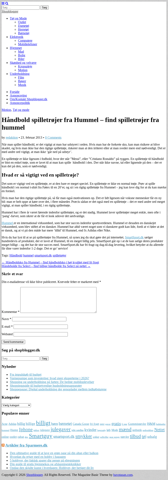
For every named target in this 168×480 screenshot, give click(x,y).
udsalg (152, 437)
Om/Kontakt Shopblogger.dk (28, 99)
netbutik (137, 430)
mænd (125, 429)
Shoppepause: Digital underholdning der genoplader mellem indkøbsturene (58, 389)
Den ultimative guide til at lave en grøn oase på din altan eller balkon (54, 453)
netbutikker (148, 430)
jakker (36, 430)
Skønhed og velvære (23, 62)
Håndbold (15, 255)
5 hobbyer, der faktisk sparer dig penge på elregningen (45, 460)
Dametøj (23, 25)
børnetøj (65, 423)
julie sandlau (78, 430)
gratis (116, 423)
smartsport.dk (43, 255)
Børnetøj (23, 33)
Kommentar (10, 312)
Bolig (21, 55)
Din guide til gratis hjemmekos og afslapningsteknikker (45, 464)
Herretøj (23, 29)
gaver (108, 424)
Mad (21, 51)
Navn (6, 319)
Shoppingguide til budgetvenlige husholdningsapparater (46, 385)
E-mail (7, 326)
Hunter (14, 430)
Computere (25, 40)
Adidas (12, 423)
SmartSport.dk (134, 237)
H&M (151, 424)
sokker (96, 437)
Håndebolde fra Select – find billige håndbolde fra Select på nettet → (46, 266)
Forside (14, 91)
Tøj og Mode (18, 18)
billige (30, 424)
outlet (13, 436)
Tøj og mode (21, 110)
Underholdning (20, 73)
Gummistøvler (137, 423)
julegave (45, 430)
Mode (114, 430)
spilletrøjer (59, 255)
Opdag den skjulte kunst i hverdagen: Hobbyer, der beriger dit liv (52, 468)
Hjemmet (16, 48)
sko (26, 437)
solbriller (104, 437)
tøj (144, 436)
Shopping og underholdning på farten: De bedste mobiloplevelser (52, 382)
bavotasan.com (123, 475)
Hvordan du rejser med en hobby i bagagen (38, 456)
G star (124, 424)
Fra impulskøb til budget (25, 374)
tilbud (135, 436)
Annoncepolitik (20, 103)
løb (109, 430)
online (5, 436)
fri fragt (94, 423)
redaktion (12, 137)
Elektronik (16, 37)
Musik (22, 85)
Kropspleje (25, 66)
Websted (7, 334)
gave (102, 424)
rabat (21, 436)
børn (54, 424)
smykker (83, 436)
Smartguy (40, 435)
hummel (28, 255)
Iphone (26, 429)
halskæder (161, 424)
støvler (124, 436)
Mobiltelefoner (27, 44)
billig (21, 424)
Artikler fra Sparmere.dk (26, 445)
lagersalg (101, 430)
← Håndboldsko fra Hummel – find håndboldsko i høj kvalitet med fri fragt (50, 262)
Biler (21, 59)
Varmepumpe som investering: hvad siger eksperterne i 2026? (49, 378)
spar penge (114, 437)
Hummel (8, 223)
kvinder (90, 430)
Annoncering (18, 95)
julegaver (61, 429)
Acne (5, 423)
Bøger (22, 81)
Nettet (159, 429)
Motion (22, 70)
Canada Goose (81, 423)
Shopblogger (10, 11)
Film (21, 77)
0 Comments (53, 137)
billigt (43, 423)
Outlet (22, 22)
